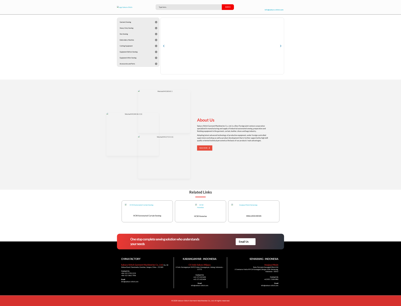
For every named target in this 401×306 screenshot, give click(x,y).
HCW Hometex (200, 216)
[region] (222, 46)
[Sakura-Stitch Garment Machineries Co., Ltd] (124, 7)
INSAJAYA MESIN (253, 216)
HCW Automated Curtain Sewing (147, 216)
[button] (164, 46)
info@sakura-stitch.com (274, 10)
